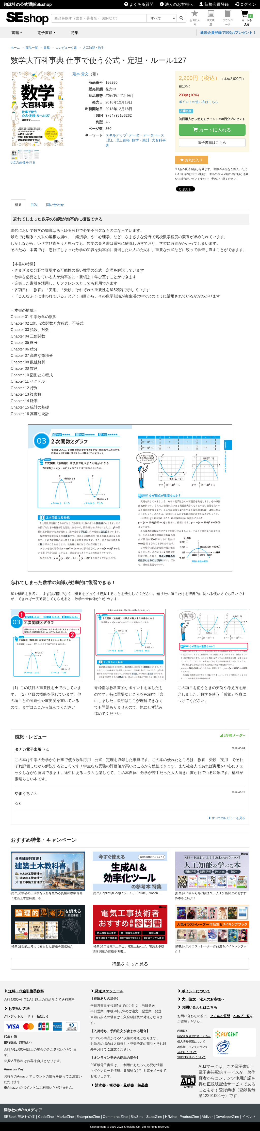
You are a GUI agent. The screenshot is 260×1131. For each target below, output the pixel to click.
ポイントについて (195, 991)
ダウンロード (228, 22)
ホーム (15, 47)
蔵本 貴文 (80, 74)
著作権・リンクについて (192, 1046)
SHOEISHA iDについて (191, 1057)
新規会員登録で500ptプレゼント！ (228, 32)
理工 (109, 140)
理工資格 (123, 140)
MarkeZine (65, 1117)
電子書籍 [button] (45, 32)
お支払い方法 (18, 1008)
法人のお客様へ (178, 4)
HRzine (171, 1117)
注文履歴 (211, 22)
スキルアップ (116, 135)
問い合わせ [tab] (55, 205)
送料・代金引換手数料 (25, 991)
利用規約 (182, 1030)
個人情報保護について (191, 1041)
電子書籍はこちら (212, 142)
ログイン (247, 4)
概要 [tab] (18, 205)
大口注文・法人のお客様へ (202, 999)
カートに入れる (214, 129)
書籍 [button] (15, 32)
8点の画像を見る (23, 162)
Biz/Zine (137, 1117)
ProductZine (189, 1117)
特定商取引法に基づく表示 (194, 1036)
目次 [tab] (34, 205)
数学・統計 (141, 140)
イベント (249, 1117)
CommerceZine (115, 1117)
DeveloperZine (227, 1117)
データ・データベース (146, 135)
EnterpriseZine (88, 1117)
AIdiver (207, 1117)
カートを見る (247, 20)
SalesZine (154, 1117)
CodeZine (46, 1117)
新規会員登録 (216, 4)
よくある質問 (141, 4)
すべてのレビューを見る (228, 818)
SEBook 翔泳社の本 (19, 1117)
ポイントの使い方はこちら (198, 102)
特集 (74, 32)
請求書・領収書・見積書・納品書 (121, 1085)
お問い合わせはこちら (199, 1007)
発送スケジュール (108, 991)
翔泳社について (187, 1052)
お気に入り (195, 22)
